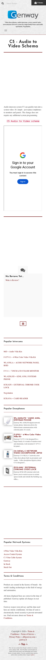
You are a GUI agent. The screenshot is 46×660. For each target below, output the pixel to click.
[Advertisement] (23, 75)
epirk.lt (32, 655)
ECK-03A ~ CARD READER (16, 398)
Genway (7, 560)
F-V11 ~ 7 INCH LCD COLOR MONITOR (21, 371)
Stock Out (8, 567)
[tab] (23, 270)
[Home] (23, 323)
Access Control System (13, 554)
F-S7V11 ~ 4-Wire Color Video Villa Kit (20, 357)
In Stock (7, 564)
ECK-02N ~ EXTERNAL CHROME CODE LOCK (25, 468)
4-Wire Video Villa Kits (13, 551)
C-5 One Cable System (13, 557)
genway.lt (23, 639)
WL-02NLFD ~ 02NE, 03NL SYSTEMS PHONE (27, 419)
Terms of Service (27, 634)
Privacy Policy (15, 637)
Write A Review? (12, 280)
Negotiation (8, 393)
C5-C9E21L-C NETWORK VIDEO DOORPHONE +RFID (28, 452)
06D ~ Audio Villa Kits (13, 351)
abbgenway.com (29, 637)
